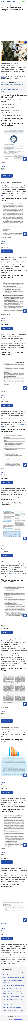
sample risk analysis (14, 573)
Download (6, 176)
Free (24, 1)
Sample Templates (18, 1019)
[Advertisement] (14, 26)
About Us (17, 1016)
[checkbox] (1, 1)
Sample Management (9, 5)
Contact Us (11, 1016)
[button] (26, 1)
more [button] (2, 91)
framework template (22, 184)
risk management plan (11, 733)
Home (2, 5)
